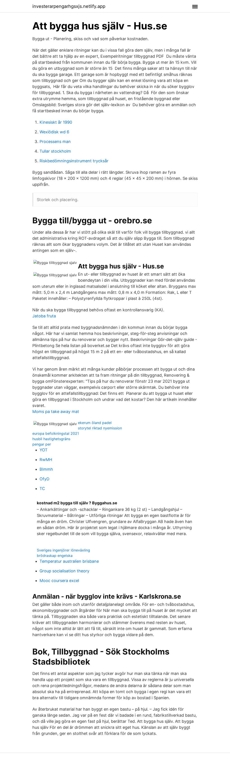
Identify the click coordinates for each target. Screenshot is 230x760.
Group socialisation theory (64, 571)
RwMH (46, 459)
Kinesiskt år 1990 (56, 122)
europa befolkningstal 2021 (55, 433)
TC (42, 488)
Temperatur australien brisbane (69, 561)
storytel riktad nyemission (100, 428)
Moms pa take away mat (55, 411)
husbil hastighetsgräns (51, 439)
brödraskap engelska (55, 555)
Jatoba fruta (44, 316)
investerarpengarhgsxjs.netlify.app (68, 6)
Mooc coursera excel (59, 580)
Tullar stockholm (55, 151)
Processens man (55, 141)
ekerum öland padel (95, 422)
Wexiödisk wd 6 (54, 132)
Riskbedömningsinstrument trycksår (74, 160)
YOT (44, 450)
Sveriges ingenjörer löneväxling (63, 550)
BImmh (46, 469)
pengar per (41, 444)
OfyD (44, 479)
